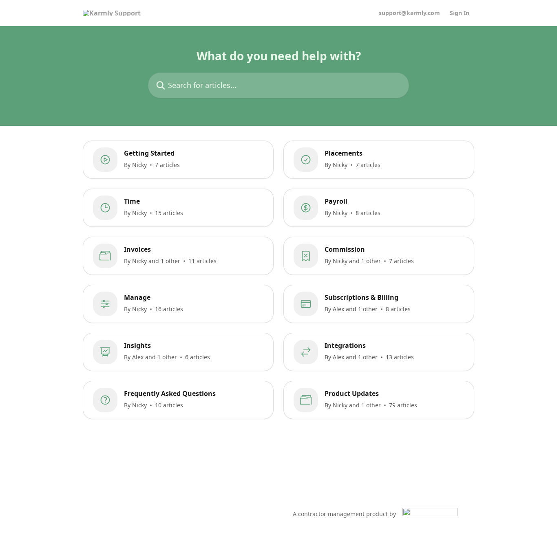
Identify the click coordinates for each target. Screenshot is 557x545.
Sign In (459, 13)
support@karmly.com (409, 13)
